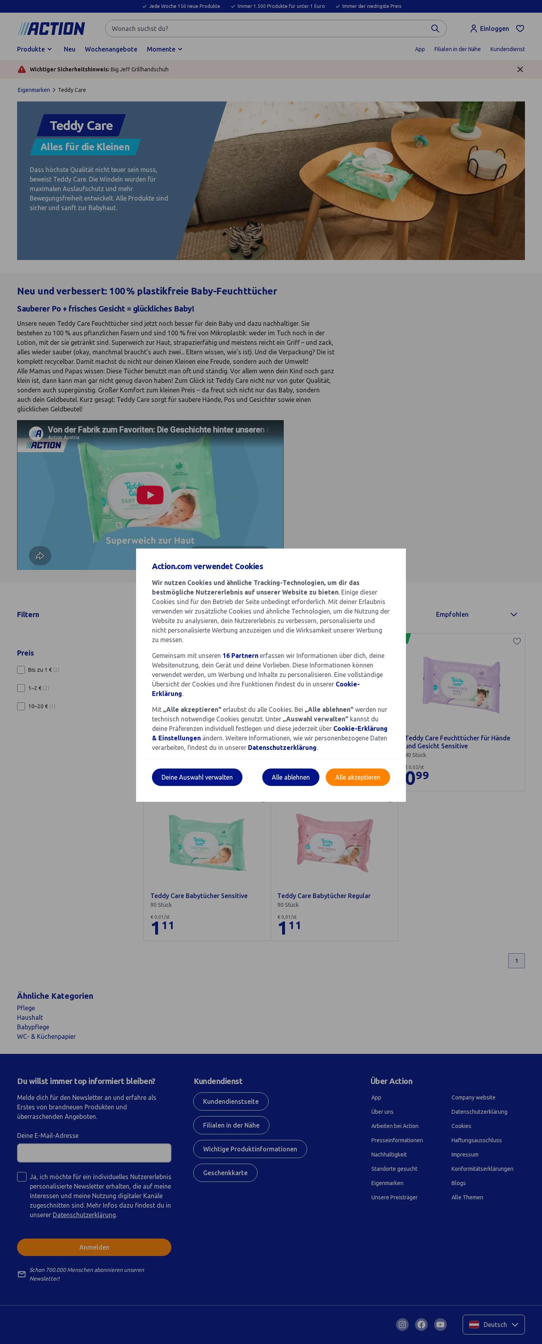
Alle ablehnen (291, 777)
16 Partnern (240, 655)
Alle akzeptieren (358, 777)
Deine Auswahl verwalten (197, 777)
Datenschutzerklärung (282, 747)
